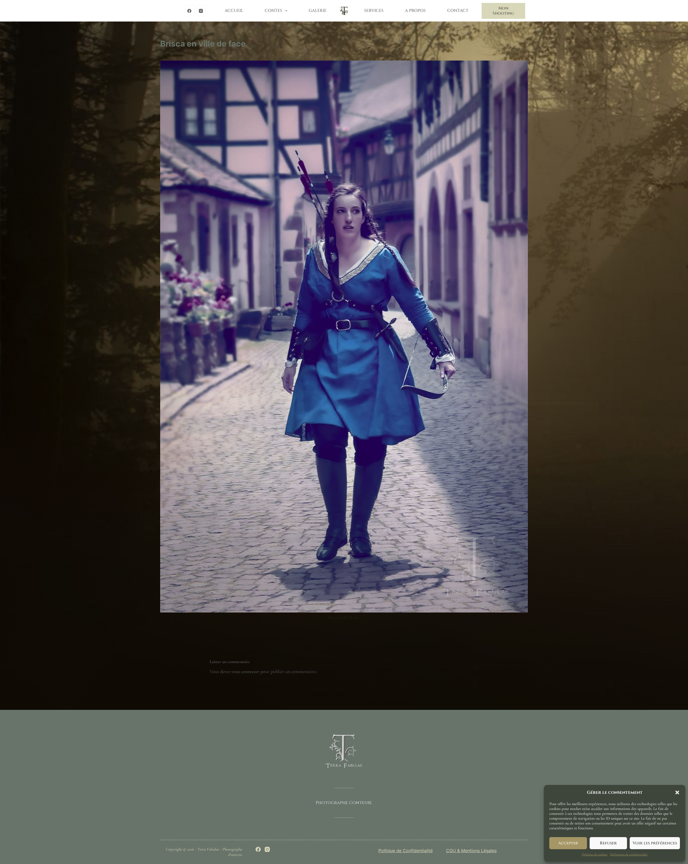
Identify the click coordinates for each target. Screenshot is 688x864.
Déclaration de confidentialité (628, 854)
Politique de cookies (594, 854)
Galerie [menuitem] (318, 10)
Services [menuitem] (374, 10)
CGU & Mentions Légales (471, 850)
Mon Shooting (503, 10)
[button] (677, 792)
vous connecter (245, 671)
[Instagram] (201, 11)
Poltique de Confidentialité (405, 850)
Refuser (608, 843)
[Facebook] (189, 11)
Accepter (568, 843)
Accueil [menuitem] (234, 10)
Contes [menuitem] (273, 10)
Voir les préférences (655, 843)
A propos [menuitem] (415, 10)
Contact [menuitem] (457, 10)
